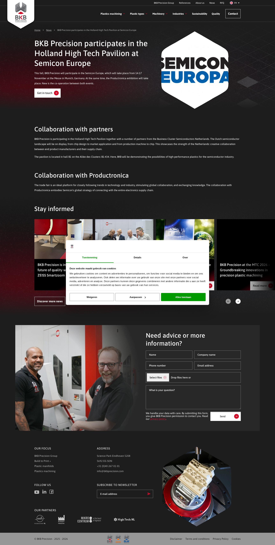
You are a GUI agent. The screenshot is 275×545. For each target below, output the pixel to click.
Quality (216, 13)
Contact (233, 13)
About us (200, 3)
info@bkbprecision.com (110, 471)
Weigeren (92, 297)
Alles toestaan (183, 297)
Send (223, 416)
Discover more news (50, 301)
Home (37, 30)
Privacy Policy (221, 538)
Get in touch (44, 93)
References (184, 3)
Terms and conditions (197, 538)
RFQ (222, 3)
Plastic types (137, 13)
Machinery (158, 13)
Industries (178, 13)
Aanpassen (136, 297)
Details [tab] (137, 257)
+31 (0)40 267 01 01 (108, 466)
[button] (235, 3)
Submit (149, 494)
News (212, 3)
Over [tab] (185, 257)
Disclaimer (176, 538)
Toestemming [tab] (89, 257)
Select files (156, 377)
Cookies (236, 538)
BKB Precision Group (164, 3)
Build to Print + (42, 460)
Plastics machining (111, 13)
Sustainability (199, 13)
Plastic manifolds (44, 466)
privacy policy (158, 418)
